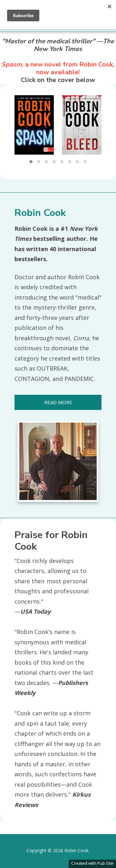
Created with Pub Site (92, 863)
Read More (58, 402)
